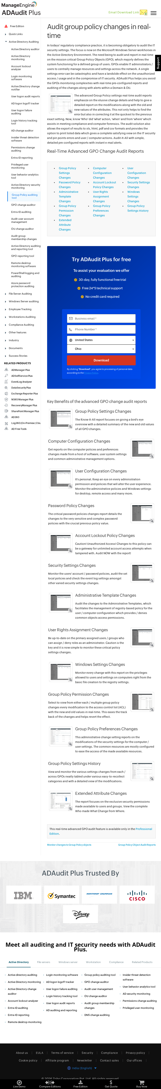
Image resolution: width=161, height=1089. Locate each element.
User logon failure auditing (61, 989)
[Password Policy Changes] (142, 513)
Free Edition (16, 26)
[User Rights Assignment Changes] (142, 637)
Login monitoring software (21, 78)
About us (22, 1052)
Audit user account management (22, 220)
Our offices (134, 1060)
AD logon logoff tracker (25, 103)
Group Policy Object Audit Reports (137, 845)
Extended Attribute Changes (65, 225)
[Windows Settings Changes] (60, 671)
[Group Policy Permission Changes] (142, 701)
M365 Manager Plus (22, 399)
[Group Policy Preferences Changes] (60, 736)
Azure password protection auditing (22, 285)
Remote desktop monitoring (24, 1022)
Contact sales (109, 1060)
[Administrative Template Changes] (60, 602)
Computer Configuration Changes (102, 173)
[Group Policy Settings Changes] (60, 418)
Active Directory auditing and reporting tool (26, 247)
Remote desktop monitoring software (23, 265)
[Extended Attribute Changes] (60, 800)
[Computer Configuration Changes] (142, 448)
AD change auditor (22, 130)
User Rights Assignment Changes (101, 196)
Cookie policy (28, 1060)
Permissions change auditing (140, 1000)
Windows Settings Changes (133, 196)
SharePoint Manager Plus (25, 411)
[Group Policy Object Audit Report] (60, 103)
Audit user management (98, 989)
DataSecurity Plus (21, 387)
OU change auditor (22, 228)
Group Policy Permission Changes (67, 210)
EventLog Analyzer (21, 381)
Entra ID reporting (22, 157)
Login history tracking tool (61, 996)
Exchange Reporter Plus (24, 393)
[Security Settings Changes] (142, 572)
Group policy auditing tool (99, 974)
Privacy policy (135, 1052)
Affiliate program (57, 1060)
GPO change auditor (23, 204)
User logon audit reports (25, 96)
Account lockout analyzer (23, 1000)
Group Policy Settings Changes (67, 173)
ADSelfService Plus (22, 376)
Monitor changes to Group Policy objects (69, 845)
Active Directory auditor (25, 49)
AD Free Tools (19, 429)
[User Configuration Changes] (60, 478)
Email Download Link (124, 12)
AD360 (15, 417)
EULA (39, 1052)
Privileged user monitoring (19, 166)
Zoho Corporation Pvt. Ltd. (72, 1078)
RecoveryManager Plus (24, 405)
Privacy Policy (91, 373)
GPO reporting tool (22, 256)
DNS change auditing (97, 1015)
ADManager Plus (20, 370)
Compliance (109, 1052)
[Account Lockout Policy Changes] (60, 542)
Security (87, 1052)
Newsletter (84, 1060)
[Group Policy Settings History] (142, 770)
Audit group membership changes (24, 237)
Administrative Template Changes (68, 196)
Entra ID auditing (21, 211)
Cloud (39, 423)
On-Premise (28, 423)
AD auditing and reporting (61, 1010)
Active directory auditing (22, 974)
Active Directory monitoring (20, 58)
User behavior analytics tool (139, 986)
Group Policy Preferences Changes (101, 210)
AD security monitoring (136, 993)
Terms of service (62, 1052)
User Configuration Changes (136, 173)
